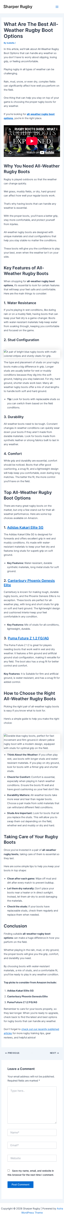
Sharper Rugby (17, 6)
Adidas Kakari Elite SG (25, 527)
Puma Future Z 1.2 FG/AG (28, 638)
